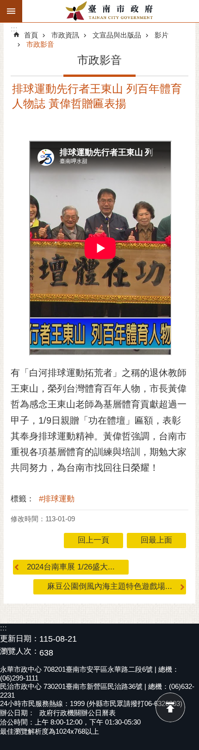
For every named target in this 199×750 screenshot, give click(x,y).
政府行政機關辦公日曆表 (77, 713)
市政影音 (40, 44)
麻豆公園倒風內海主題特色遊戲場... (109, 586)
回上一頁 (93, 540)
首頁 (31, 35)
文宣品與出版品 (117, 35)
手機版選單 (11, 11)
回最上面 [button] (156, 540)
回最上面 (170, 707)
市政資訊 (65, 35)
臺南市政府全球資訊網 (110, 11)
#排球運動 (57, 498)
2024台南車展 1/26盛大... (71, 566)
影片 (161, 35)
